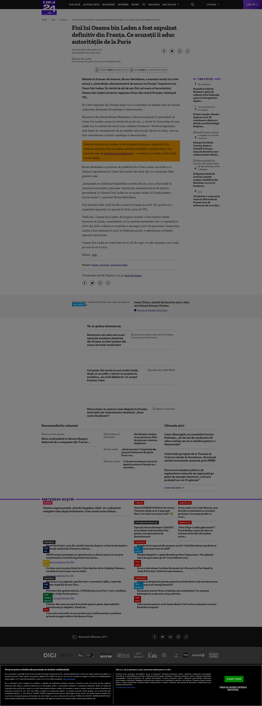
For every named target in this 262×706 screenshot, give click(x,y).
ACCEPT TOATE (234, 679)
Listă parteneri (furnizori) (125, 687)
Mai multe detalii (69, 679)
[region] (131, 685)
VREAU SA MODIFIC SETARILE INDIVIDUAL (233, 688)
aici (21, 693)
